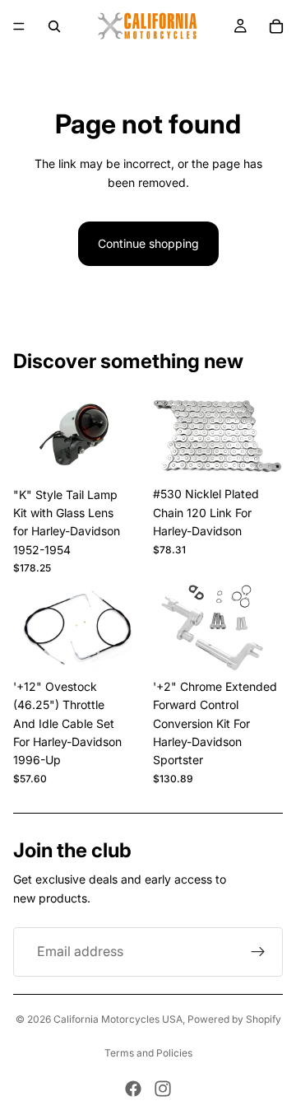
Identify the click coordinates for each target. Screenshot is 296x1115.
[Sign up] (258, 952)
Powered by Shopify (234, 1019)
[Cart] (276, 26)
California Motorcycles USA (118, 1019)
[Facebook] (133, 1089)
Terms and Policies (148, 1053)
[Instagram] (163, 1089)
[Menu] (19, 26)
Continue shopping (148, 243)
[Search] (54, 26)
